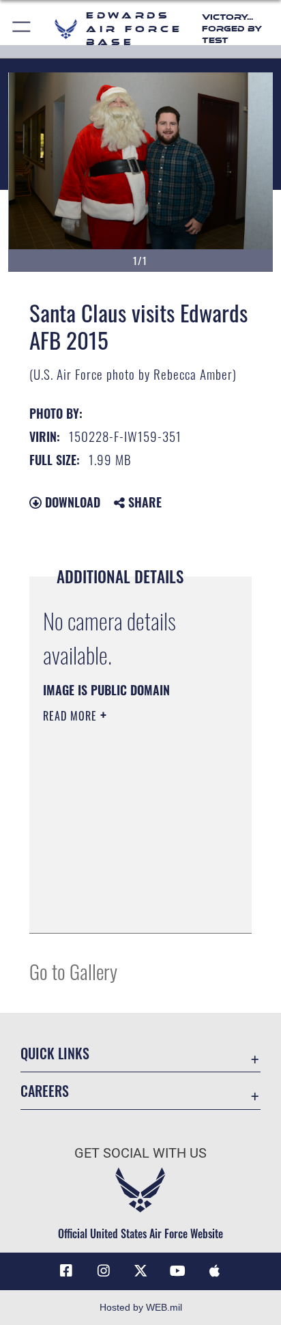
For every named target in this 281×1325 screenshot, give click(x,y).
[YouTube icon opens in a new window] (177, 1271)
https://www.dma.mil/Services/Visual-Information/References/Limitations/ (126, 908)
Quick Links (54, 1053)
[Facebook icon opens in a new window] (66, 1271)
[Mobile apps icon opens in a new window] (215, 1271)
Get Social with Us (140, 1153)
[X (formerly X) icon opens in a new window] (140, 1271)
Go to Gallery (73, 971)
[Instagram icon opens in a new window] (103, 1271)
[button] (22, 29)
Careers (44, 1091)
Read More (71, 716)
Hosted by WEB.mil (141, 1307)
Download (71, 502)
